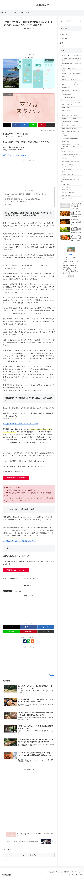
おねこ (70, 254)
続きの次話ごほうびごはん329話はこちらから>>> (19, 541)
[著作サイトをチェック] (25, 641)
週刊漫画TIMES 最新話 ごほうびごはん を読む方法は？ (23, 199)
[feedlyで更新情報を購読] (28, 641)
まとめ (9, 204)
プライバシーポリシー (76, 872)
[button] (50, 125)
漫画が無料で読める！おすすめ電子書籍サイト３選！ (20, 424)
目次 (26, 190)
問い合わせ (59, 872)
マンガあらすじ (8, 591)
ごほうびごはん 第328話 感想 (16, 201)
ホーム (43, 872)
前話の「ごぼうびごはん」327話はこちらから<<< (19, 155)
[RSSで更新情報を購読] (32, 641)
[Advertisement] (29, 173)
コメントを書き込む (28, 855)
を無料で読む (16, 477)
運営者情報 (66, 872)
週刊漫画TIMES (18, 591)
